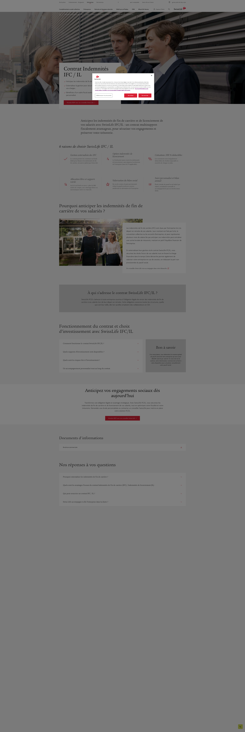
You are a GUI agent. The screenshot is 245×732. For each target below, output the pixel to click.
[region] (123, 86)
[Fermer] (151, 75)
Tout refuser (131, 95)
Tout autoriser (145, 95)
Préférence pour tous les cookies (103, 95)
